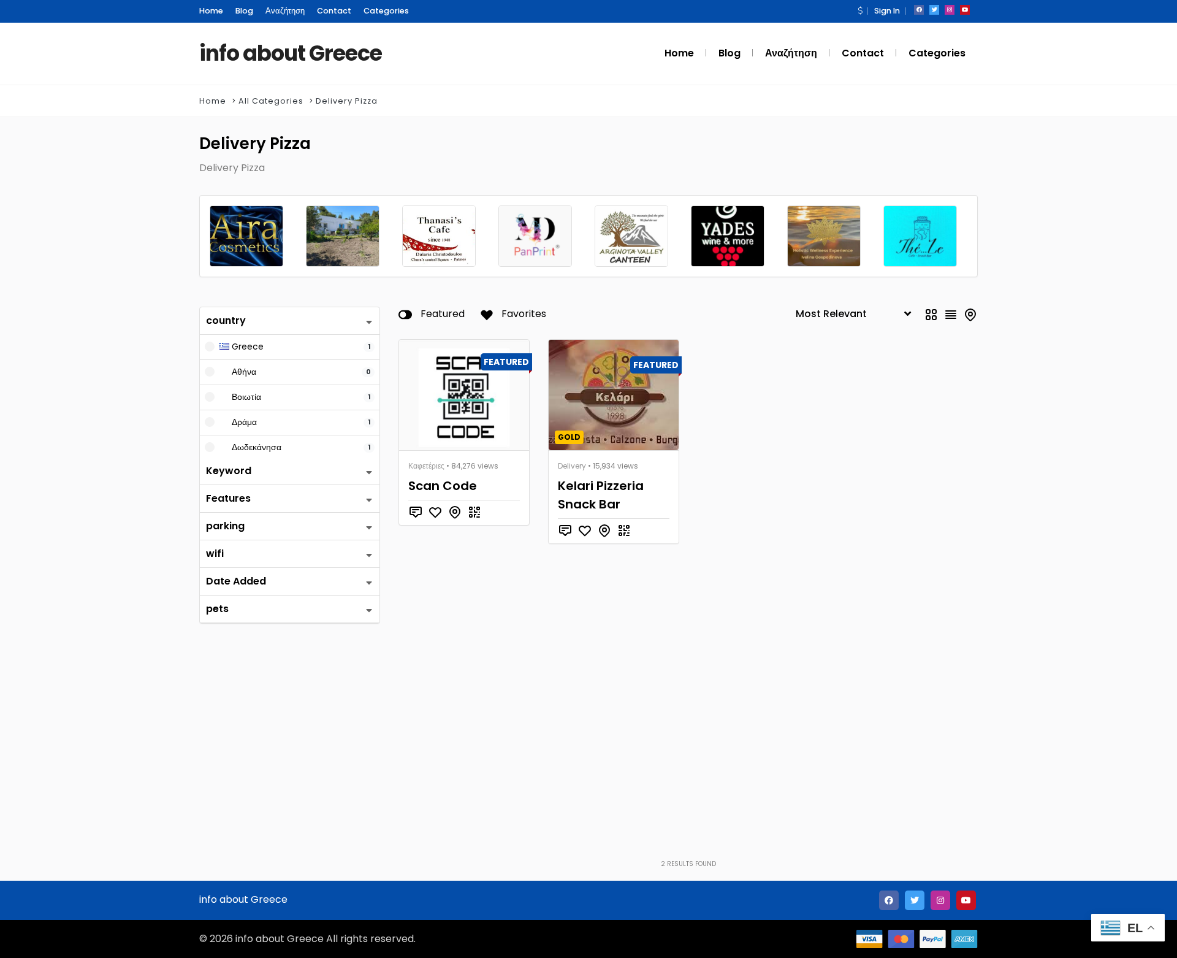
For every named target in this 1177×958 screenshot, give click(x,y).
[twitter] (934, 10)
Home (212, 101)
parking (225, 526)
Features (228, 498)
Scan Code (442, 485)
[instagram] (949, 10)
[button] (860, 11)
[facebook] (919, 10)
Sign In (887, 11)
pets (217, 609)
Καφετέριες (426, 466)
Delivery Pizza (347, 101)
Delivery (572, 466)
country (226, 320)
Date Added (236, 581)
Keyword (228, 471)
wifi (215, 553)
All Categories (270, 101)
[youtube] (965, 10)
